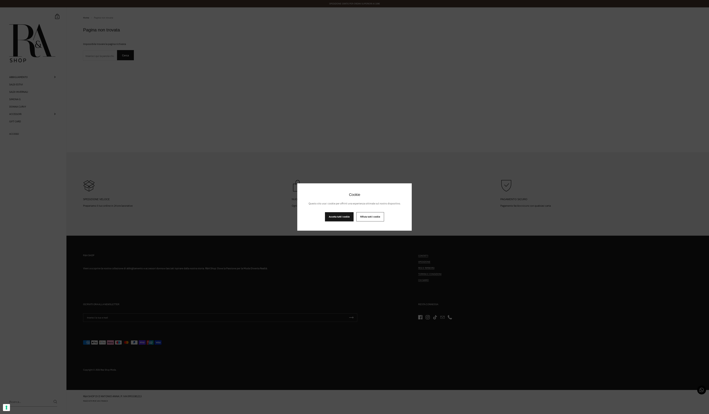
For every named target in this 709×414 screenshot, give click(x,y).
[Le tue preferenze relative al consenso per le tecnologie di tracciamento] (6, 407)
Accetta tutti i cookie (339, 216)
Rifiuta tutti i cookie (370, 216)
